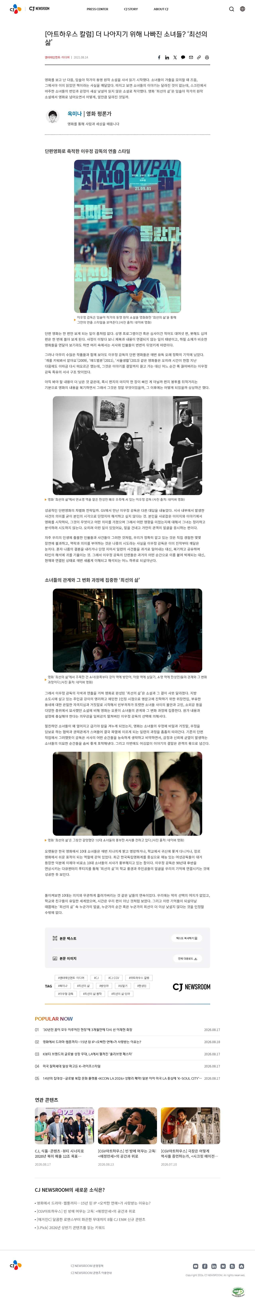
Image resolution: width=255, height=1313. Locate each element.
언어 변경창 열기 (242, 9)
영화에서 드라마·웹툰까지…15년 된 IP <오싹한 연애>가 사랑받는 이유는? (94, 1202)
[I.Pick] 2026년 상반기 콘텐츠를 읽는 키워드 (71, 1227)
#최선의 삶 (83, 986)
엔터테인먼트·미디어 (57, 57)
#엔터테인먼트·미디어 (71, 978)
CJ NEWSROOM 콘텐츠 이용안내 (91, 1273)
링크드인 (214, 1266)
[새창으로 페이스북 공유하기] (159, 57)
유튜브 (195, 1266)
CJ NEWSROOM (15, 9)
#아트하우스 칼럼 (139, 978)
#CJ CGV (113, 978)
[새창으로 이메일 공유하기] (191, 57)
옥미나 (75, 113)
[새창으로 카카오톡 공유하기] (183, 57)
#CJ (96, 978)
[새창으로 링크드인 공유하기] (167, 57)
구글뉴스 (232, 1266)
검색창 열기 (231, 9)
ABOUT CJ (161, 9)
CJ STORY (131, 9)
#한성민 (141, 986)
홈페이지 (241, 1266)
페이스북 (204, 1266)
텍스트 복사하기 (185, 938)
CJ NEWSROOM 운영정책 (87, 1266)
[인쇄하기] (207, 57)
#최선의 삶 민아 (120, 994)
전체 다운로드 (185, 958)
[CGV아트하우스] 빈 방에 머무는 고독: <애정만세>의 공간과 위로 (86, 1211)
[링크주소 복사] (199, 57)
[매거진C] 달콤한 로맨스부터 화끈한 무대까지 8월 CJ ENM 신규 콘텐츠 (91, 1219)
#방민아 (104, 986)
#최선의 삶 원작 (92, 994)
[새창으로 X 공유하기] (175, 57)
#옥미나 (62, 986)
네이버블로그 (223, 1266)
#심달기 (123, 986)
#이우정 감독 (65, 994)
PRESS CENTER (97, 9)
